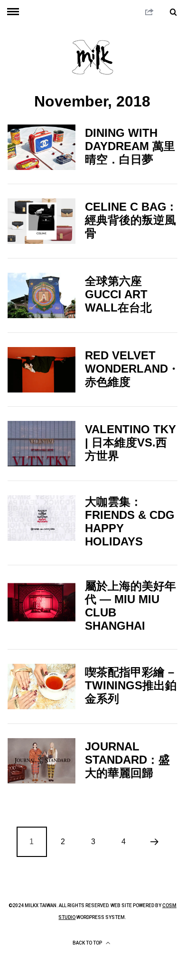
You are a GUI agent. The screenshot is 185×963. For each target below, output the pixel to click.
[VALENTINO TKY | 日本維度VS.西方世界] (42, 443)
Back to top (88, 942)
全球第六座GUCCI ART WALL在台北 (118, 294)
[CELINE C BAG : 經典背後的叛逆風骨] (42, 221)
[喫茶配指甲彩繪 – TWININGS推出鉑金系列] (42, 686)
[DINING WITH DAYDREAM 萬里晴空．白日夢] (42, 147)
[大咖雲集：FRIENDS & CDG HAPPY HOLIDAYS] (42, 518)
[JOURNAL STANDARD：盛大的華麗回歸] (42, 761)
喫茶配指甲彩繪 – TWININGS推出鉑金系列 (130, 685)
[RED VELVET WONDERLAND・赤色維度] (42, 369)
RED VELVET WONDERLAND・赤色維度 (132, 368)
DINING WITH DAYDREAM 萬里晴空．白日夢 (130, 146)
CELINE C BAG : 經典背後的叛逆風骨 (130, 220)
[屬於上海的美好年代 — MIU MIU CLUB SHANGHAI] (42, 602)
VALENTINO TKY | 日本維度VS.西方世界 (130, 442)
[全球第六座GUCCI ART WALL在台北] (42, 295)
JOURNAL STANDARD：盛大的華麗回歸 (127, 759)
